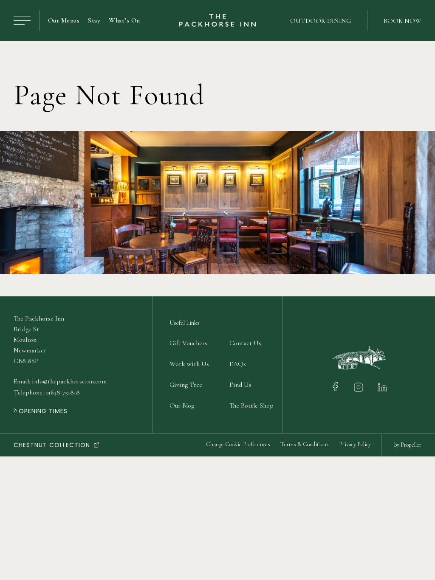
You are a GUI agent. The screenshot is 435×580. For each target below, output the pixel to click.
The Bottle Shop (251, 405)
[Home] (217, 20)
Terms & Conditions (304, 444)
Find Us (240, 384)
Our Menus (63, 20)
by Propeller (407, 444)
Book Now (402, 21)
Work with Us (189, 364)
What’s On (124, 20)
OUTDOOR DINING (320, 21)
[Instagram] (358, 387)
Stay (94, 20)
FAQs (237, 364)
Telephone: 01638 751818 (47, 392)
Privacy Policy (355, 444)
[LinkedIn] (382, 387)
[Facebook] (335, 387)
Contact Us (245, 343)
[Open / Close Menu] (22, 20)
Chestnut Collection (52, 445)
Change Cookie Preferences (238, 444)
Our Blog (181, 405)
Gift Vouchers (188, 343)
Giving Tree (185, 384)
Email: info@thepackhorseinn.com (60, 381)
